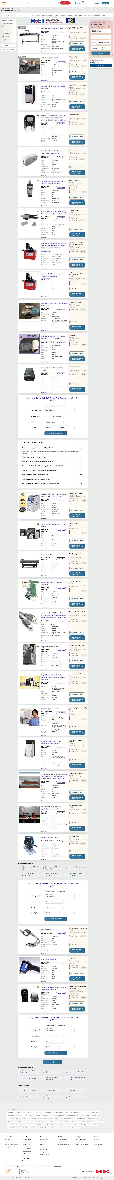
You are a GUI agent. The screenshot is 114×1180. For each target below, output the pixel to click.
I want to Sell (56, 12)
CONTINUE (57, 41)
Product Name (43, 15)
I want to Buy (45, 12)
